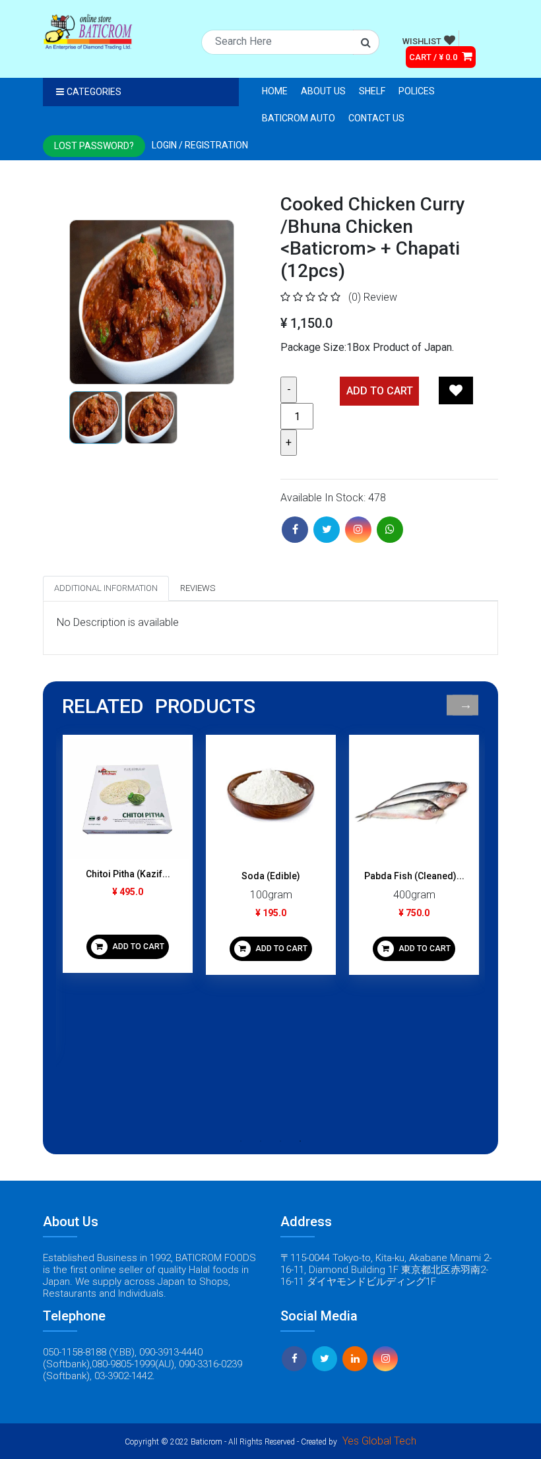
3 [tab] (280, 1141)
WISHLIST (421, 41)
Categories (94, 91)
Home (275, 91)
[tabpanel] (127, 859)
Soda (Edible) (270, 876)
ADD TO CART (137, 946)
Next (465, 705)
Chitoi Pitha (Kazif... (128, 874)
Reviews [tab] (197, 588)
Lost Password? (94, 145)
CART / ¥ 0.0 (434, 57)
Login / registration (200, 145)
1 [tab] (240, 1141)
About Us (323, 91)
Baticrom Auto (298, 118)
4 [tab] (300, 1141)
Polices (416, 91)
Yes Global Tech (379, 1441)
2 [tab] (260, 1141)
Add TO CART (379, 391)
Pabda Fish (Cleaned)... (414, 876)
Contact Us (376, 118)
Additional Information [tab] (106, 588)
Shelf (372, 91)
